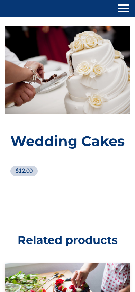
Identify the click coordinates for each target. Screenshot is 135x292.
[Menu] (123, 8)
